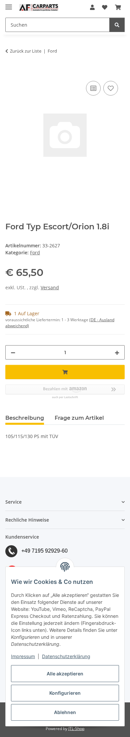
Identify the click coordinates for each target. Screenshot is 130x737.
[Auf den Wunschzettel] (110, 88)
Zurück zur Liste (25, 51)
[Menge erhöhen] (117, 352)
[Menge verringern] (13, 352)
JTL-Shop (76, 728)
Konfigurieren (65, 693)
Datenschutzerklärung (66, 656)
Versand (50, 287)
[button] (92, 7)
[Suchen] (117, 25)
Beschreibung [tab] (24, 418)
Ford (35, 252)
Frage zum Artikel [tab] (79, 418)
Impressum (23, 656)
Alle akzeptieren (65, 673)
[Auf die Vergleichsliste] (93, 88)
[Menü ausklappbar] (8, 4)
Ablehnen (65, 712)
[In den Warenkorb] (10, 72)
